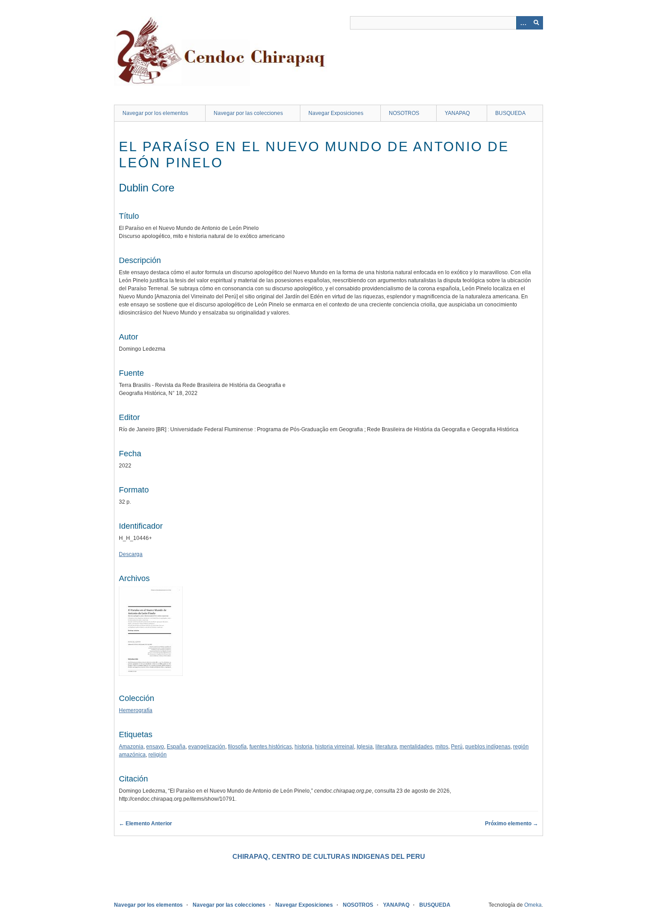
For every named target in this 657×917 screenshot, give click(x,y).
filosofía (237, 746)
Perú (457, 746)
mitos (441, 746)
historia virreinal (334, 746)
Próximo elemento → (511, 823)
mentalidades (416, 746)
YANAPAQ (457, 113)
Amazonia (131, 746)
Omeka (533, 905)
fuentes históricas (270, 746)
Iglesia (365, 746)
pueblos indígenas (487, 746)
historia (303, 746)
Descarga (131, 554)
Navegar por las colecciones (248, 113)
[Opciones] (523, 23)
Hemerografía (135, 710)
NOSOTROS (404, 113)
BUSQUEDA (510, 113)
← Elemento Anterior (145, 823)
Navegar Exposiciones (335, 113)
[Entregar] (536, 23)
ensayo (155, 746)
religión (157, 754)
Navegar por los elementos (155, 113)
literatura (386, 746)
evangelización (206, 746)
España (176, 746)
